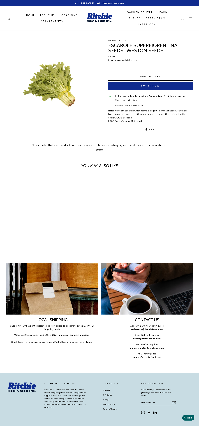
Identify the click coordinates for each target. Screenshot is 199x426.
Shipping (112, 60)
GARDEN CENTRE (140, 12)
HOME (30, 15)
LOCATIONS (69, 15)
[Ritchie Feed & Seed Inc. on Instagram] (143, 412)
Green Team (155, 18)
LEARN (163, 12)
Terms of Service (110, 409)
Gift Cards (107, 395)
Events (135, 18)
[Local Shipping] (52, 289)
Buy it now (150, 86)
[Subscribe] (174, 402)
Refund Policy (109, 404)
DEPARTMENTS (51, 21)
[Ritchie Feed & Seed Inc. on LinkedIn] (155, 412)
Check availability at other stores (129, 105)
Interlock (147, 24)
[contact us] (147, 289)
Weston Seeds (117, 40)
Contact (106, 390)
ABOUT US (47, 15)
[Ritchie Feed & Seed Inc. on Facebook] (149, 412)
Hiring (106, 400)
